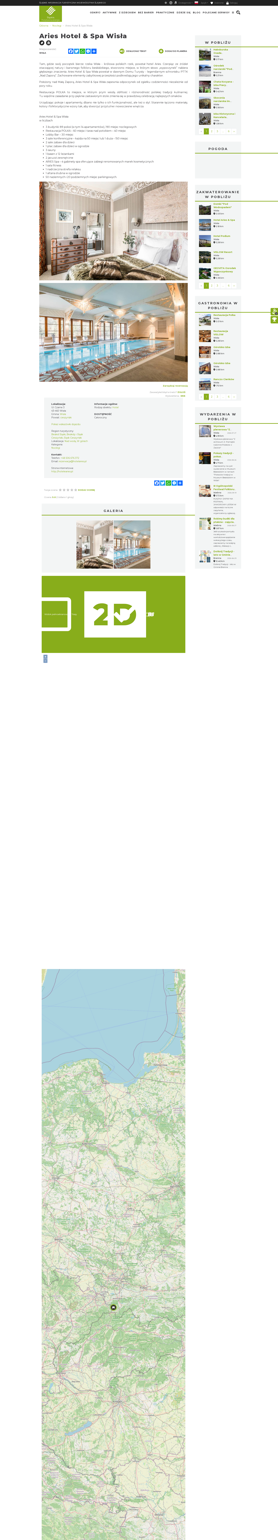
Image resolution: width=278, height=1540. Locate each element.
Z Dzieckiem (127, 12)
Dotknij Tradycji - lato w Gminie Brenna (223, 531)
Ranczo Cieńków (223, 355)
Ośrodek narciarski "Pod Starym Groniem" (223, 69)
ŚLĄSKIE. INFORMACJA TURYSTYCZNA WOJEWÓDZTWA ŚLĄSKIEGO (72, 2)
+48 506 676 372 (70, 458)
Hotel (115, 407)
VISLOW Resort (222, 228)
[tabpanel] (94, 545)
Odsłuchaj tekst (136, 51)
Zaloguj (233, 3)
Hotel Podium (221, 212)
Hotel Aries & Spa (224, 195)
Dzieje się (184, 12)
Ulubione (219, 3)
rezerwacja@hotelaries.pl (73, 461)
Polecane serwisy (216, 12)
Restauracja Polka (224, 291)
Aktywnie (110, 12)
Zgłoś (181, 392)
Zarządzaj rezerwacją (175, 385)
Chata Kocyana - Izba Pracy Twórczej (223, 85)
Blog (196, 12)
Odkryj (95, 12)
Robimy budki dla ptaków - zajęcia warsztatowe (223, 498)
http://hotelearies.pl (62, 471)
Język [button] (203, 3)
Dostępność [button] (185, 3)
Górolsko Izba (221, 323)
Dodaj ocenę (86, 490)
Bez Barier (146, 12)
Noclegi (55, 447)
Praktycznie (165, 12)
